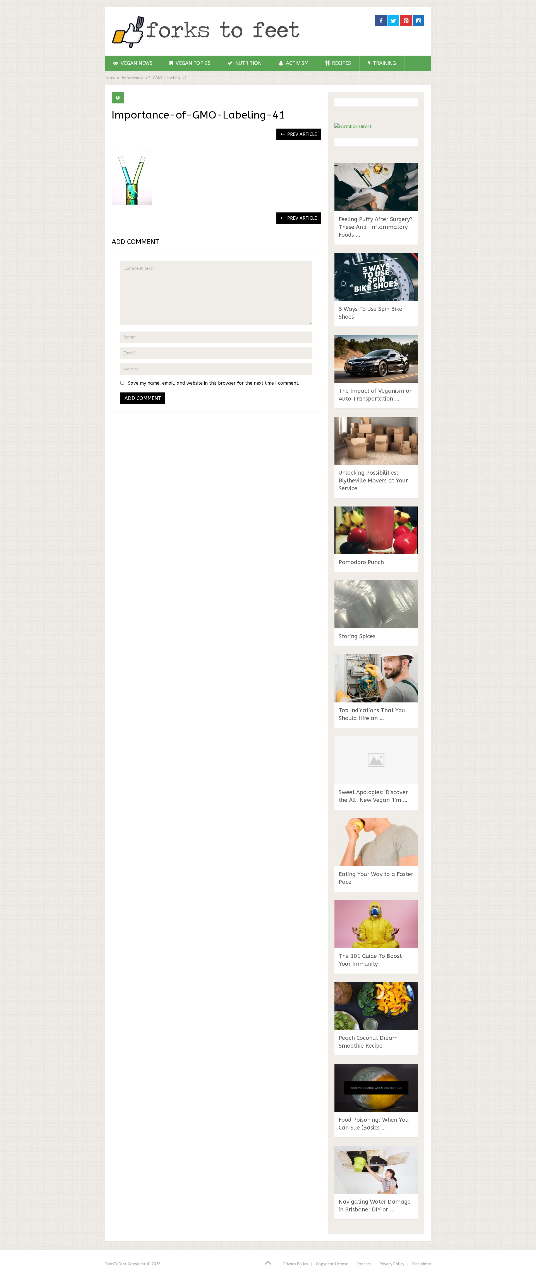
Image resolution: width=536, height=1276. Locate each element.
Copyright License (332, 1264)
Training (384, 63)
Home (110, 78)
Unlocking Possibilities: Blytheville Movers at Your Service (373, 481)
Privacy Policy (295, 1264)
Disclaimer (421, 1264)
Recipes (341, 63)
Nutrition (248, 63)
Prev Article (301, 134)
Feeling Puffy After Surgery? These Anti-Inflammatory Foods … (376, 227)
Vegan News (135, 63)
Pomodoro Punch (361, 562)
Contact (364, 1264)
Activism (296, 63)
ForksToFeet (116, 1264)
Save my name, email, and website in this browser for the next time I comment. (213, 383)
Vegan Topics (192, 63)
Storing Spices (357, 636)
